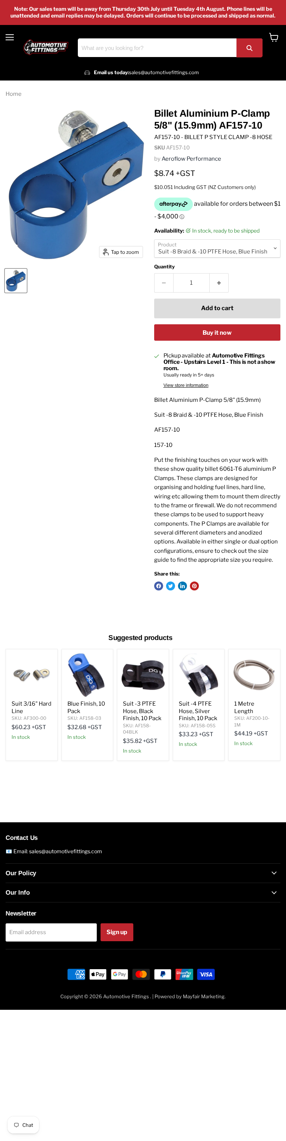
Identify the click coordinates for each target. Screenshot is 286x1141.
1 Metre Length (244, 707)
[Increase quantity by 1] (219, 283)
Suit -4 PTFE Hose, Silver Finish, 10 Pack (198, 711)
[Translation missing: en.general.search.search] (249, 47)
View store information (186, 385)
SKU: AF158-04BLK (137, 729)
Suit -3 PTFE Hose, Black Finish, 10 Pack (142, 711)
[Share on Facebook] (158, 585)
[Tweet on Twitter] (170, 585)
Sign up (117, 932)
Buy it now (217, 332)
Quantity (164, 267)
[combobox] (170, 47)
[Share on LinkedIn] (182, 585)
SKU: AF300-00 (29, 718)
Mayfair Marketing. (204, 996)
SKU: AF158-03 (84, 718)
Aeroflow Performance (191, 158)
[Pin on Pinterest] (194, 585)
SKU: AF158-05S (197, 725)
